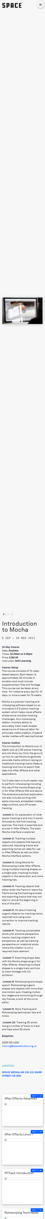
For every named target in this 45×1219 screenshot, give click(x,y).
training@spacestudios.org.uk (19, 1046)
